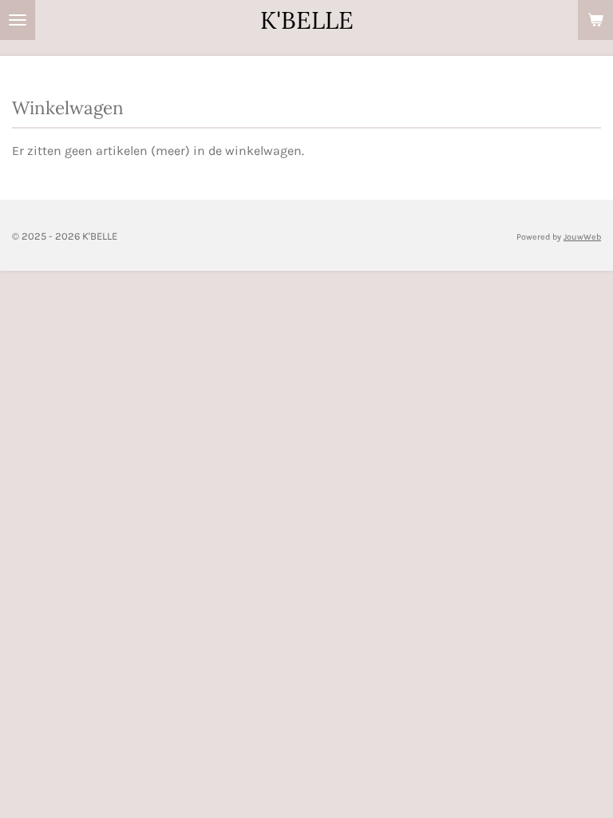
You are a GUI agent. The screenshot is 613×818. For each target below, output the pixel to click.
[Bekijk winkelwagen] (595, 20)
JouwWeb (582, 237)
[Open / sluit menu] (17, 20)
